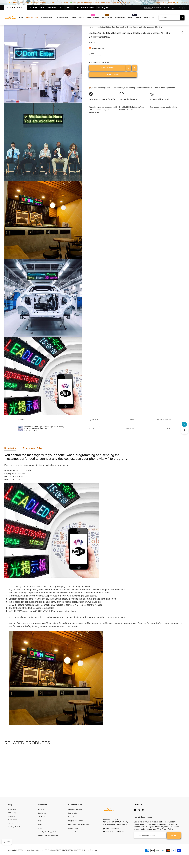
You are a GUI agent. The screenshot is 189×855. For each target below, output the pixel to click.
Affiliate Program (16, 8)
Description (10, 448)
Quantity (92, 53)
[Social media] (184, 430)
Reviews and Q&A (32, 448)
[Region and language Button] (173, 7)
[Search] (182, 17)
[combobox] (172, 17)
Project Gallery (85, 8)
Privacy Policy (167, 829)
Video (69, 8)
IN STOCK (148, 8)
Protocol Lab (55, 8)
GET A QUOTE (104, 8)
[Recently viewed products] (184, 424)
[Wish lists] (178, 7)
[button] (183, 7)
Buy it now (113, 75)
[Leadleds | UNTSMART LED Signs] (10, 17)
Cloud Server (37, 8)
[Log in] (168, 7)
